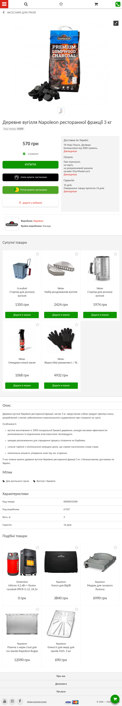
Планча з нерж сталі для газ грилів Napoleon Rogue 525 (22, 651)
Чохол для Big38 (61, 585)
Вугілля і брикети (46, 481)
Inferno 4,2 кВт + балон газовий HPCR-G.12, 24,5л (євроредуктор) (22, 589)
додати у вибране (32, 203)
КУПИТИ (30, 164)
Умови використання (37, 702)
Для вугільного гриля (17, 481)
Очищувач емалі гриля (22, 362)
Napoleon (38, 221)
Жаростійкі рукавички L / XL (61, 362)
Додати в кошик (22, 315)
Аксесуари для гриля (21, 12)
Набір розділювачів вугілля (60, 292)
